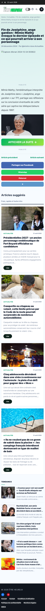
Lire (7, 268)
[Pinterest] (5, 2)
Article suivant (37, 157)
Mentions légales (30, 603)
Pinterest (22, 178)
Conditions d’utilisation (26, 599)
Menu (41, 9)
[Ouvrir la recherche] (36, 9)
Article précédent (9, 157)
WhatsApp (22, 172)
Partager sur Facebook (22, 165)
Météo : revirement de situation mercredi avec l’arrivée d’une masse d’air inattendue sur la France (28, 562)
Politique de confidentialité (11, 603)
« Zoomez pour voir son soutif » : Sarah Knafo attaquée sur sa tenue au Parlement (30, 490)
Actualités (11, 17)
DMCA (3, 607)
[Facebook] (2, 2)
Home (3, 17)
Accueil (4, 599)
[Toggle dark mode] (28, 9)
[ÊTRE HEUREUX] (32, 9)
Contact (12, 599)
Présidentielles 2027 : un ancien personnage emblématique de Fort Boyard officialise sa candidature (22, 242)
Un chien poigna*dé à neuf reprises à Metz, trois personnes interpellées (28, 526)
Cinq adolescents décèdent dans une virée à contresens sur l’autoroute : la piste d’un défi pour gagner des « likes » (22, 379)
